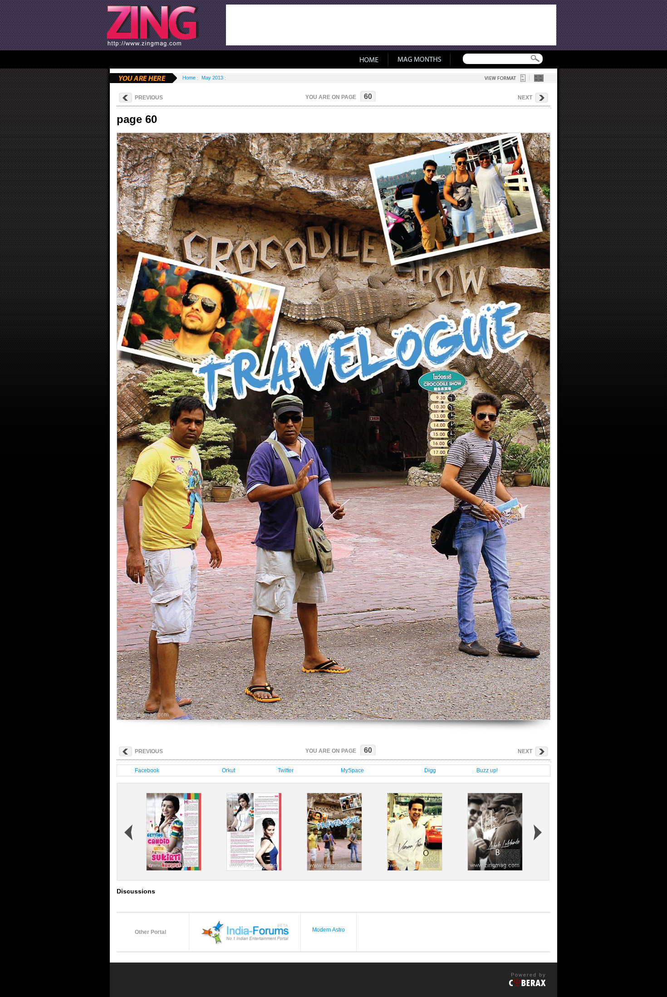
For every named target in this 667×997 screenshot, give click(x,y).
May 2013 (212, 77)
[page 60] (334, 868)
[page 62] (495, 868)
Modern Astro (328, 930)
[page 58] (174, 868)
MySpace (351, 770)
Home (189, 77)
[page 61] (414, 868)
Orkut (227, 770)
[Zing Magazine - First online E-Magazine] (161, 25)
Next (525, 97)
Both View (539, 78)
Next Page (478, 426)
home (368, 59)
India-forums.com (245, 931)
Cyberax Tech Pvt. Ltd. (527, 983)
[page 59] (254, 868)
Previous (149, 97)
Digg (429, 770)
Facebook (145, 770)
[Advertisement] (391, 25)
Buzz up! (486, 770)
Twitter (284, 770)
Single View (522, 78)
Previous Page (189, 426)
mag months (419, 59)
